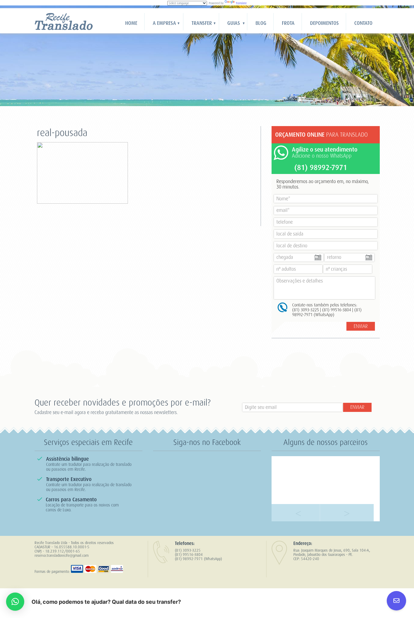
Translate (241, 3)
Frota (288, 23)
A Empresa (164, 23)
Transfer (202, 23)
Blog (260, 23)
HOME (131, 23)
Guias (233, 23)
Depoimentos (324, 23)
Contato (363, 23)
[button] (15, 602)
